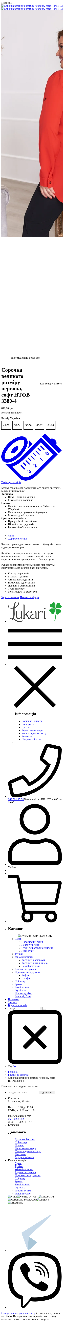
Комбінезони (22, 987)
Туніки (19, 953)
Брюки (19, 984)
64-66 (51, 425)
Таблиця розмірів (11, 482)
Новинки (13, 999)
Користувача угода (32, 730)
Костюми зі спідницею (35, 963)
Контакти (27, 736)
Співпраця (28, 724)
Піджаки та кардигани (27, 972)
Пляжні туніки (23, 993)
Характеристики (17, 538)
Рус (14, 1066)
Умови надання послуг (35, 733)
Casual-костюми (31, 966)
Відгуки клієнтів (31, 739)
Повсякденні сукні (32, 941)
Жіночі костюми (24, 957)
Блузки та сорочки (25, 969)
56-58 (28, 425)
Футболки (20, 990)
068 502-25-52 (16, 799)
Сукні (18, 938)
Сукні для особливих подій (37, 947)
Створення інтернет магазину (18, 1313)
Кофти (25, 975)
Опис (11, 535)
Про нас (26, 727)
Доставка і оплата (32, 721)
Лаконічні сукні (30, 944)
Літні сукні (28, 950)
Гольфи (26, 978)
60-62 (39, 425)
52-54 (17, 425)
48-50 (6, 425)
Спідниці (20, 981)
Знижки (12, 1002)
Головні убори (23, 996)
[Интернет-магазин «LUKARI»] (35, 621)
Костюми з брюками (33, 960)
